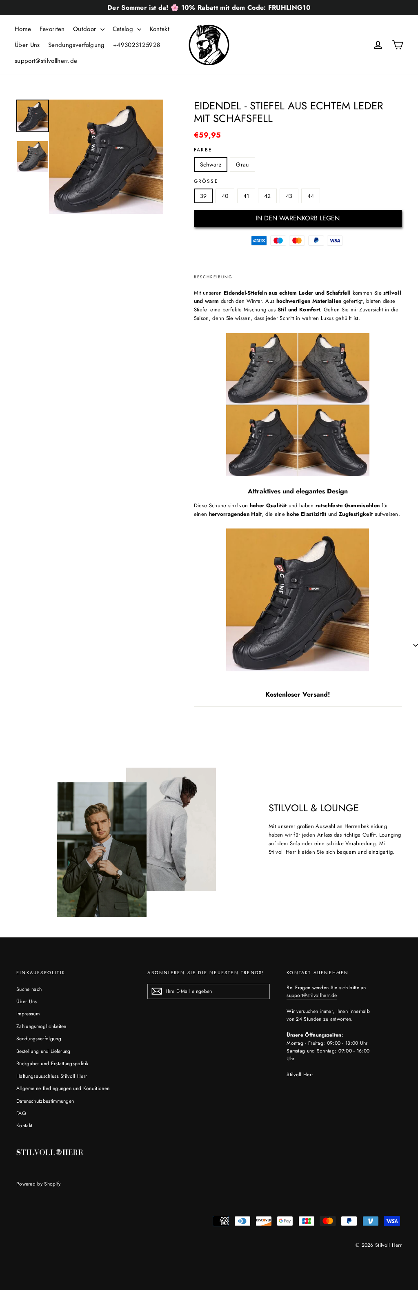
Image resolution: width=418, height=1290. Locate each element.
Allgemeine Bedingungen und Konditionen (62, 1088)
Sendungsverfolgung (76, 44)
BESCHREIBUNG (213, 277)
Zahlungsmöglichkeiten (41, 1026)
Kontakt (159, 28)
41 (246, 196)
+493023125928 (136, 44)
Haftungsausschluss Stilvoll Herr (51, 1076)
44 (310, 196)
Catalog (124, 28)
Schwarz (210, 164)
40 (225, 196)
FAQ (21, 1113)
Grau (242, 164)
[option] (106, 157)
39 (203, 196)
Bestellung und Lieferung (43, 1051)
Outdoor (85, 28)
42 (267, 196)
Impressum (28, 1013)
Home (23, 28)
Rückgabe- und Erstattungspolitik (52, 1063)
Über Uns (27, 44)
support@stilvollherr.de (46, 60)
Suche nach (29, 989)
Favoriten (52, 28)
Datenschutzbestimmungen (45, 1101)
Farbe (203, 150)
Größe (206, 181)
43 (289, 196)
